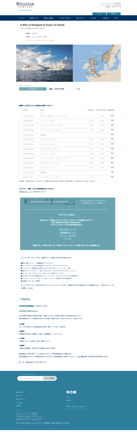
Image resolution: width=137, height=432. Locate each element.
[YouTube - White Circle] (71, 392)
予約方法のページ (31, 362)
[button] (34, 18)
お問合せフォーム (25, 192)
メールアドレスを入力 (27, 374)
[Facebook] (67, 392)
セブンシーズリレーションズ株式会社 (27, 415)
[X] (74, 392)
